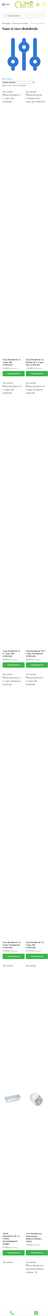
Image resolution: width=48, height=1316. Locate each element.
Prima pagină (6, 23)
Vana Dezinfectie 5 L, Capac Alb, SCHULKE (35, 945)
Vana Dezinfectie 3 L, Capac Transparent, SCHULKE (12, 945)
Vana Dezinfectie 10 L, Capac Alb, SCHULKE (11, 653)
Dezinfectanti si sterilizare (20, 23)
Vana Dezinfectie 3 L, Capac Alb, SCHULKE (12, 362)
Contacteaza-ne (13, 374)
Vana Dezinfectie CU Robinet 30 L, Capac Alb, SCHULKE (35, 362)
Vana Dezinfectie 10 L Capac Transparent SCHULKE (35, 653)
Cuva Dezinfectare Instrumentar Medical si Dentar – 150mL (34, 1237)
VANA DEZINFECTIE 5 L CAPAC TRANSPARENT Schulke (11, 1239)
